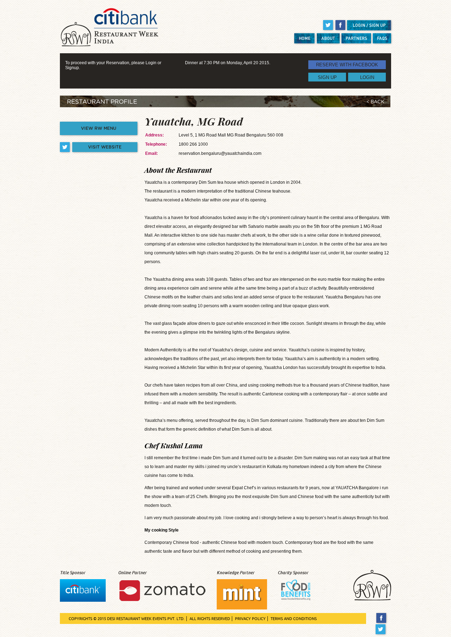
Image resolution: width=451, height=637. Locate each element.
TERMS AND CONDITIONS (294, 618)
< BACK (375, 102)
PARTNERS (356, 38)
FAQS (382, 38)
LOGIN (367, 77)
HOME (304, 38)
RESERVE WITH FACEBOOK (347, 64)
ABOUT (328, 38)
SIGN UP (327, 77)
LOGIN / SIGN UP (369, 25)
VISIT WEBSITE (105, 147)
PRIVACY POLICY (250, 618)
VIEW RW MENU (98, 128)
